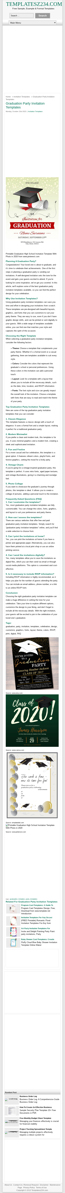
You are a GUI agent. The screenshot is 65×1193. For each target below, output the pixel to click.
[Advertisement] (32, 58)
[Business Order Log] (12, 1098)
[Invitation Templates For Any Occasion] (13, 925)
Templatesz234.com (34, 4)
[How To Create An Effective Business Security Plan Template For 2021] (12, 1114)
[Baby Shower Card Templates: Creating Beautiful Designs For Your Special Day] (13, 947)
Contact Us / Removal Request (26, 1185)
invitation (21, 899)
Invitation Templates (22, 97)
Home (8, 97)
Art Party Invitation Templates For (35, 928)
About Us (8, 1185)
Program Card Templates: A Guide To (37, 905)
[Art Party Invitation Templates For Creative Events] (13, 936)
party (27, 899)
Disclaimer (44, 1185)
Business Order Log (28, 1096)
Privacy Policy (29, 1188)
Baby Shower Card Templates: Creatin (37, 939)
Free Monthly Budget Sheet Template (35, 1118)
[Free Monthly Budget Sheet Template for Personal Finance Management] (12, 1123)
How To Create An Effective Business (36, 1107)
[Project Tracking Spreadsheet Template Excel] (12, 1131)
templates (33, 899)
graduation (14, 899)
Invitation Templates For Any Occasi (36, 918)
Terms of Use (41, 1188)
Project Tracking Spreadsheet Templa (36, 1129)
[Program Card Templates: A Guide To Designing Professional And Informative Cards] (13, 912)
